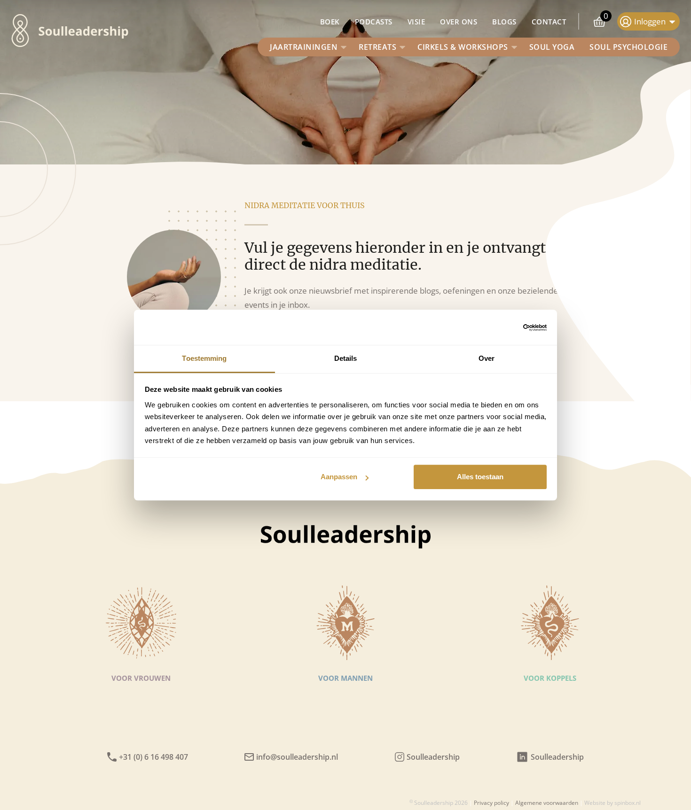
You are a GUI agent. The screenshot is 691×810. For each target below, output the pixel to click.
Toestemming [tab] (204, 358)
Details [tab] (345, 358)
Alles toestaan (480, 477)
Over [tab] (487, 358)
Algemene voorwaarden (546, 803)
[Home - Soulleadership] (20, 32)
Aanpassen (339, 477)
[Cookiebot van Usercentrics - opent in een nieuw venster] (505, 327)
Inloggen (650, 21)
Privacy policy (491, 803)
